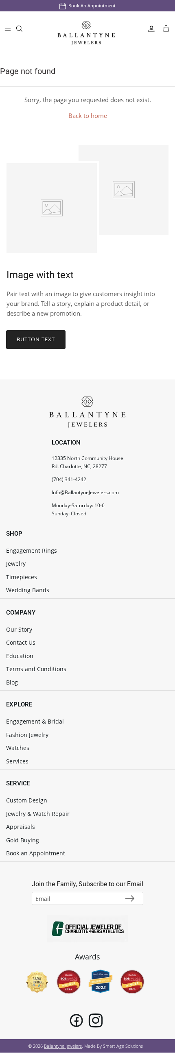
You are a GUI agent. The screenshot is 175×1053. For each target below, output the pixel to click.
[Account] (148, 28)
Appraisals (20, 827)
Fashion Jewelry (27, 735)
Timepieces (21, 577)
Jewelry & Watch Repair (38, 814)
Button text (36, 339)
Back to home (87, 115)
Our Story (19, 629)
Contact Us (20, 642)
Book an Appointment (92, 5)
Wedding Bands (27, 590)
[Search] (24, 30)
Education (19, 656)
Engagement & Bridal (35, 721)
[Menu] (7, 28)
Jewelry (16, 563)
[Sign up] (129, 898)
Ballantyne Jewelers (63, 1046)
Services (17, 761)
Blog (12, 682)
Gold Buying (22, 840)
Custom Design (26, 800)
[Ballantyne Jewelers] (86, 28)
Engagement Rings (31, 550)
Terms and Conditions (36, 669)
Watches (17, 748)
